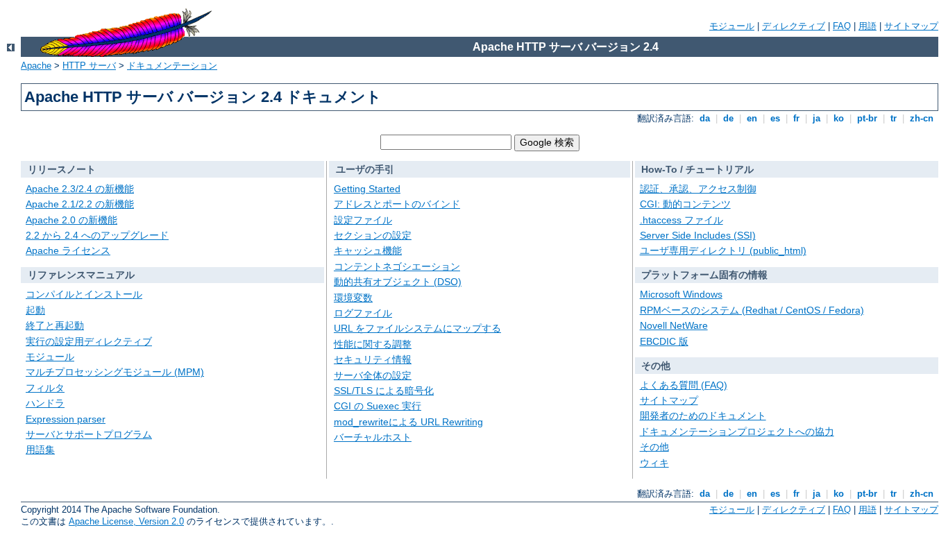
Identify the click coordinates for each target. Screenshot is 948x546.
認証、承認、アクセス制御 (698, 188)
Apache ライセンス (68, 250)
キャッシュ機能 (368, 250)
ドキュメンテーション (172, 65)
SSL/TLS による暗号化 (384, 390)
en (752, 118)
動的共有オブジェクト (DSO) (398, 281)
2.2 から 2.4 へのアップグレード (97, 235)
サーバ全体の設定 (373, 375)
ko (839, 118)
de (728, 118)
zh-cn (921, 118)
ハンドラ (45, 403)
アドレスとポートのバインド (397, 204)
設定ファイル (363, 219)
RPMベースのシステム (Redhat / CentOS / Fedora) (752, 310)
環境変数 (353, 297)
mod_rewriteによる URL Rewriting (408, 421)
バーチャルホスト (373, 437)
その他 (654, 446)
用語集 (40, 449)
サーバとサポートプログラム (89, 434)
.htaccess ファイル (681, 219)
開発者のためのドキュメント (703, 415)
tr (893, 118)
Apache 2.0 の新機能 (71, 219)
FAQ (842, 26)
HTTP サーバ (89, 65)
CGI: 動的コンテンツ (685, 204)
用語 (867, 26)
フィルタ (45, 387)
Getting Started (367, 188)
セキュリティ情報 (373, 359)
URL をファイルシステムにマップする (417, 328)
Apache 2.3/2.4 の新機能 (80, 188)
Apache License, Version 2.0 (126, 521)
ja (816, 118)
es (775, 118)
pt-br (867, 118)
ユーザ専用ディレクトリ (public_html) (723, 250)
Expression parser (65, 419)
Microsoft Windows (681, 294)
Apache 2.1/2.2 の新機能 (80, 204)
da (705, 118)
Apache (36, 65)
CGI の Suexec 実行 (377, 405)
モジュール (731, 26)
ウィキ (654, 462)
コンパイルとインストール (84, 294)
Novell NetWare (674, 325)
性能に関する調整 (373, 344)
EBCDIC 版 (664, 341)
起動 (35, 310)
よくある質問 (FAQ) (683, 385)
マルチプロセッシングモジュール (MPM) (115, 371)
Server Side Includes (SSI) (698, 235)
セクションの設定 (373, 235)
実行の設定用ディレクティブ (89, 341)
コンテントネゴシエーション (397, 266)
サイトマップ (911, 26)
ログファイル (363, 312)
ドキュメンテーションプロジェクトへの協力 (737, 431)
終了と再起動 (55, 325)
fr (796, 118)
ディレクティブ (793, 26)
